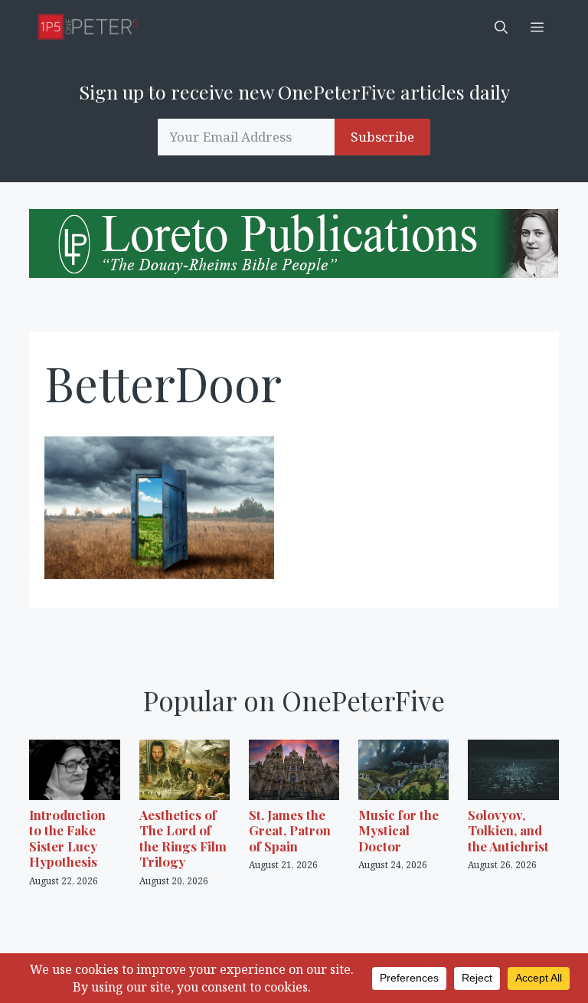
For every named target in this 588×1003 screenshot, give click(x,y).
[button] (501, 27)
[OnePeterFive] (88, 27)
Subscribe (382, 136)
